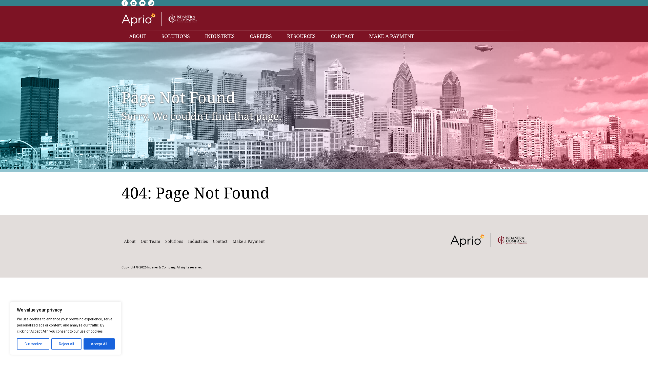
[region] (66, 328)
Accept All (99, 344)
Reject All (66, 344)
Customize (33, 344)
